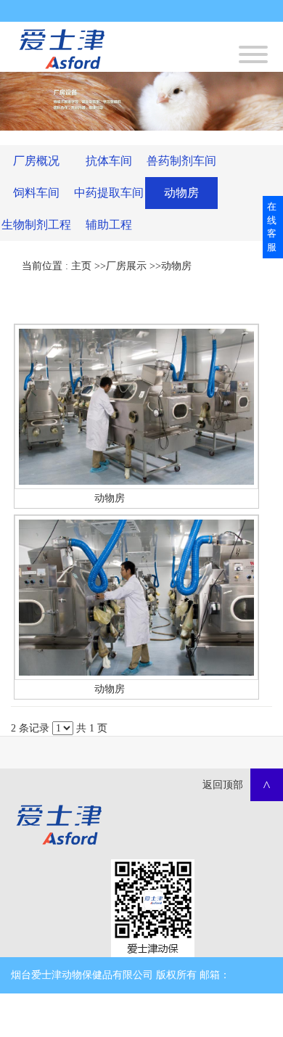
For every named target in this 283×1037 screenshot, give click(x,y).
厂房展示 (126, 266)
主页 (81, 266)
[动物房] (136, 406)
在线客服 (271, 227)
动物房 (176, 266)
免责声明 (138, 1011)
